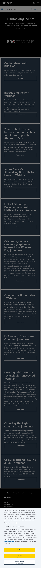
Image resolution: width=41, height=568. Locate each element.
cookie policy (12, 523)
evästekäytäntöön (9, 541)
